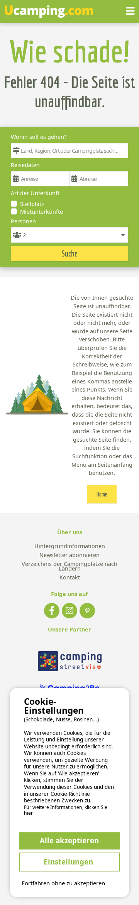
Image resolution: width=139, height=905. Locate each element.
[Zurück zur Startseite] (49, 11)
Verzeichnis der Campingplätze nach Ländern (69, 566)
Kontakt (69, 577)
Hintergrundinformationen (69, 546)
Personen (23, 221)
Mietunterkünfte (41, 211)
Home (102, 494)
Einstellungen (69, 861)
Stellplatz (32, 204)
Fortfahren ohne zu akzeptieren (63, 883)
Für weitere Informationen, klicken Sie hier (65, 810)
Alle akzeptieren (69, 840)
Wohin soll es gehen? (38, 136)
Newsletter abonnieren (69, 555)
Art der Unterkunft (35, 193)
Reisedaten (25, 165)
